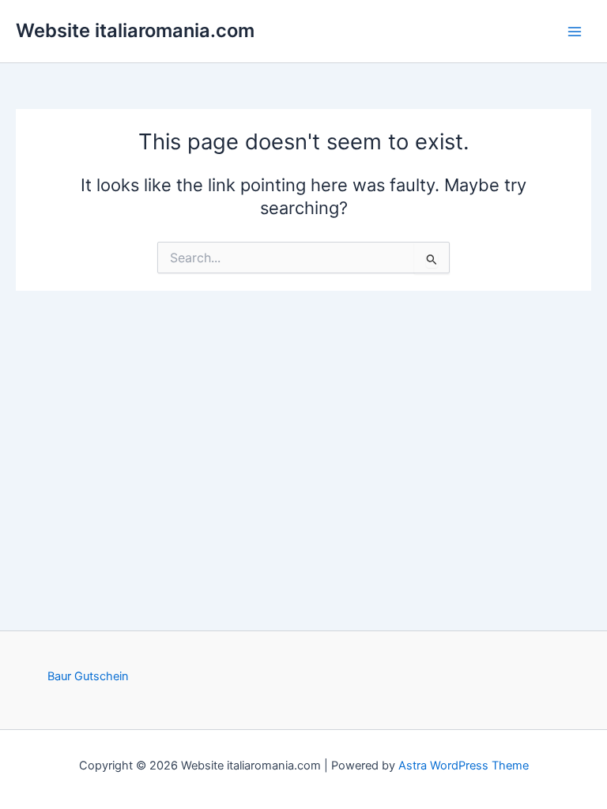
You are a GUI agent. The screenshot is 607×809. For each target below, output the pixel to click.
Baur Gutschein (88, 676)
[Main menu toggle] (574, 31)
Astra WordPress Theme (463, 765)
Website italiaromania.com (135, 30)
